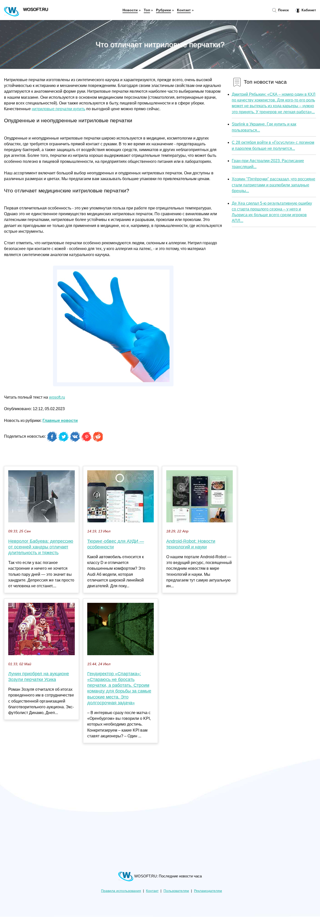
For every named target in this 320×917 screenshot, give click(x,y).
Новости (130, 10)
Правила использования (121, 891)
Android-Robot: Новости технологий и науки (190, 544)
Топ (147, 10)
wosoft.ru (57, 397)
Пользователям (176, 891)
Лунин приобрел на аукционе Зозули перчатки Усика (38, 676)
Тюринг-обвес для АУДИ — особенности (115, 544)
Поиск (283, 10)
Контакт (184, 10)
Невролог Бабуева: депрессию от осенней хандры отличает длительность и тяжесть (40, 547)
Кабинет (308, 10)
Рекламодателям (208, 891)
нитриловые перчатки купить (58, 109)
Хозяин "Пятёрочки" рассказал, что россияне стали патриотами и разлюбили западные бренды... (273, 185)
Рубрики (163, 10)
